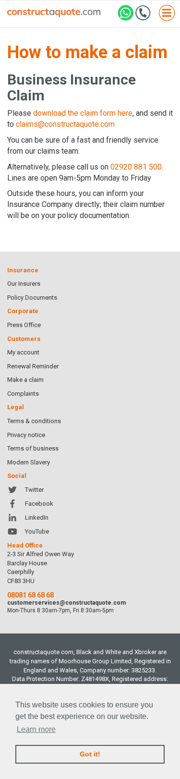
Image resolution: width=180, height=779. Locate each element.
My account (23, 352)
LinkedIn (36, 517)
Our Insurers (23, 283)
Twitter (34, 489)
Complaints (23, 393)
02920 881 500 (136, 166)
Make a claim (25, 379)
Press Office (24, 325)
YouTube (37, 531)
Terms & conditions (34, 421)
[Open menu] (167, 14)
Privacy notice (26, 434)
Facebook (39, 503)
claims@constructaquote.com (65, 124)
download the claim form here (82, 113)
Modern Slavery (28, 462)
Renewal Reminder (33, 366)
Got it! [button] (90, 754)
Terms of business (33, 448)
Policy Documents (32, 297)
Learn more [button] (36, 729)
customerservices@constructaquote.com (66, 602)
